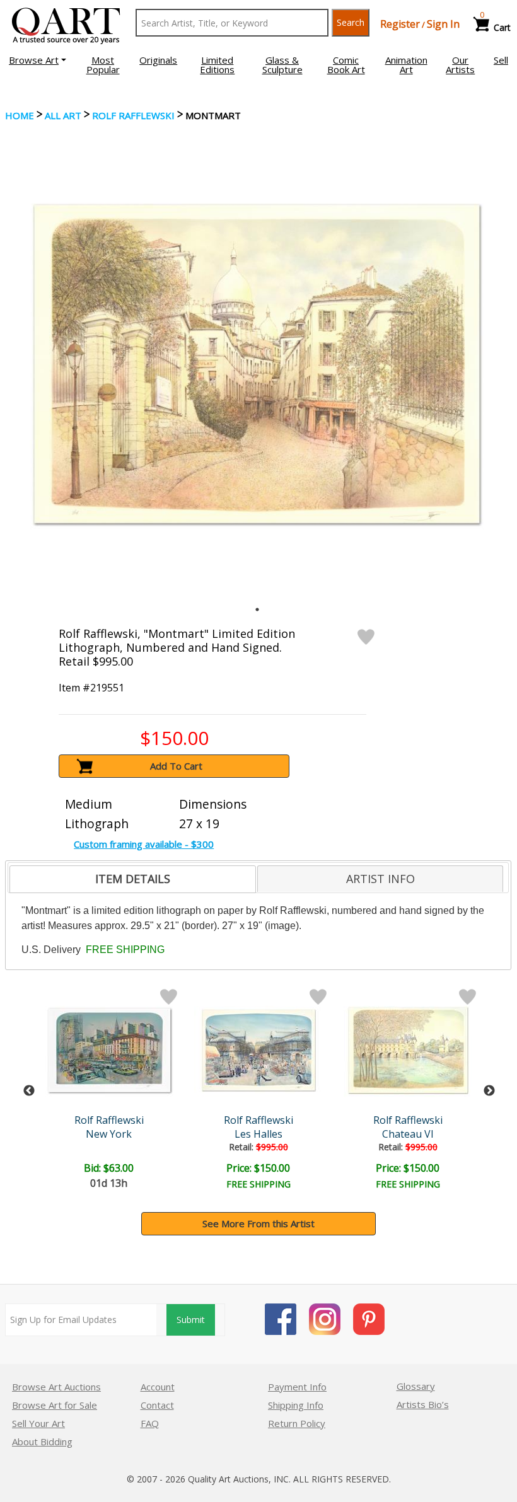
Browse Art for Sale (54, 1405)
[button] (37, 60)
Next (489, 1091)
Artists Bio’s (423, 1404)
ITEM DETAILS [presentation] (132, 878)
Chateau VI (408, 1134)
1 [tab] (257, 609)
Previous (29, 1091)
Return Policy (296, 1423)
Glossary (416, 1386)
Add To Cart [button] (176, 766)
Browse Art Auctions (56, 1386)
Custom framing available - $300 (144, 844)
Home (19, 115)
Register (400, 24)
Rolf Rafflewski (133, 115)
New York (109, 1134)
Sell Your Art (38, 1423)
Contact (157, 1405)
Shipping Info (295, 1405)
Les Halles (258, 1134)
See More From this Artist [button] (258, 1223)
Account (158, 1386)
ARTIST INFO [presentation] (380, 878)
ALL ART (63, 115)
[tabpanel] (257, 364)
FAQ (150, 1423)
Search (350, 22)
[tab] (132, 879)
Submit (191, 1320)
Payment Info (297, 1386)
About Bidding (42, 1441)
